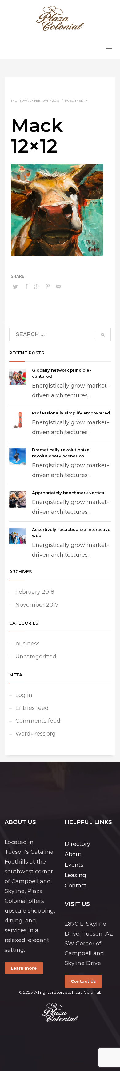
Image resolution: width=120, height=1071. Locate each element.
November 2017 (36, 604)
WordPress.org (35, 733)
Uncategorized (35, 656)
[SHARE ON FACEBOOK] (26, 286)
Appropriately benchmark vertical (69, 492)
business (27, 643)
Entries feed (32, 708)
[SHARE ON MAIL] (58, 286)
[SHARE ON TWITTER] (15, 286)
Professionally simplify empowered (71, 413)
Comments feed (37, 720)
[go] (103, 334)
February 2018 (34, 591)
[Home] (60, 1012)
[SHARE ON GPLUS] (37, 286)
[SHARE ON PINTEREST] (47, 286)
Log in (23, 695)
